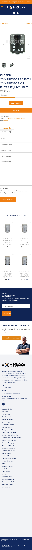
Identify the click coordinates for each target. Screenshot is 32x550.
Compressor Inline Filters (10, 435)
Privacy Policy (7, 547)
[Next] (29, 43)
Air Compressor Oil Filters (16, 118)
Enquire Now (6, 128)
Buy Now (16, 110)
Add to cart (16, 103)
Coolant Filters (7, 427)
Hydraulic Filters (7, 419)
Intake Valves (6, 456)
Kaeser (5, 120)
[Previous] (3, 43)
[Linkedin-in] (3, 404)
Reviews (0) (6, 132)
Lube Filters (6, 422)
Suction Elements (8, 424)
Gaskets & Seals (7, 466)
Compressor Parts (8, 482)
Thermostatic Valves (9, 458)
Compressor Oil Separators (11, 437)
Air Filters (5, 411)
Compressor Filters (9, 430)
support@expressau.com (11, 393)
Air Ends (4, 469)
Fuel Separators (7, 417)
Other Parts (6, 487)
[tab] (16, 128)
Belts (3, 463)
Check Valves (6, 453)
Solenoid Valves (7, 461)
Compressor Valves (8, 450)
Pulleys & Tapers (8, 484)
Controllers (6, 471)
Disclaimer (21, 545)
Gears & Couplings (8, 479)
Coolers (4, 474)
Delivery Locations (9, 545)
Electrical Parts (7, 476)
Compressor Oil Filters (9, 440)
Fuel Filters (6, 414)
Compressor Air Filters (9, 432)
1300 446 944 (26, 2)
